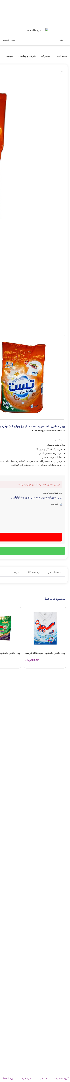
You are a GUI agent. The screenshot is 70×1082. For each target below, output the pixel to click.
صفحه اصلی (61, 56)
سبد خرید (26, 1078)
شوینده (10, 56)
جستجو (43, 1078)
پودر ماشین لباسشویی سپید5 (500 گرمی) (45, 653)
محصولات (45, 56)
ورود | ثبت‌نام (8, 40)
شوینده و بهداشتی (27, 56)
